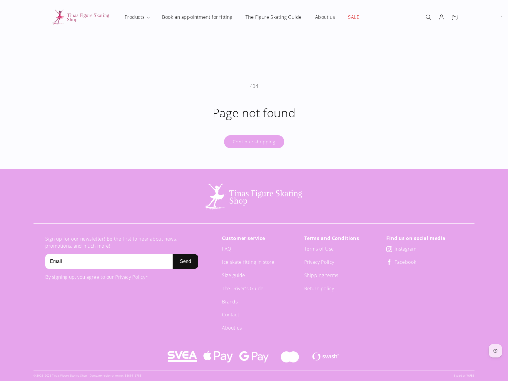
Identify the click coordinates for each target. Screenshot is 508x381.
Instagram (405, 249)
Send (185, 261)
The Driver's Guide (243, 288)
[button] (137, 17)
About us (232, 328)
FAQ (226, 249)
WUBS (470, 375)
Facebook (405, 262)
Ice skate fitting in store (248, 262)
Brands (230, 301)
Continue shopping (254, 142)
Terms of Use (319, 249)
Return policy (319, 288)
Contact (230, 314)
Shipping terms (321, 275)
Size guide (233, 275)
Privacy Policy (130, 277)
